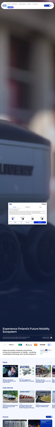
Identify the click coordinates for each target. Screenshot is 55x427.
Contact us (46, 5)
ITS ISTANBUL (10, 7)
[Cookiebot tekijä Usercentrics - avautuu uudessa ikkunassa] (42, 204)
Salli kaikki (39, 222)
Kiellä (15, 222)
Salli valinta (27, 222)
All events (48, 416)
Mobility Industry (46, 337)
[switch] (22, 219)
